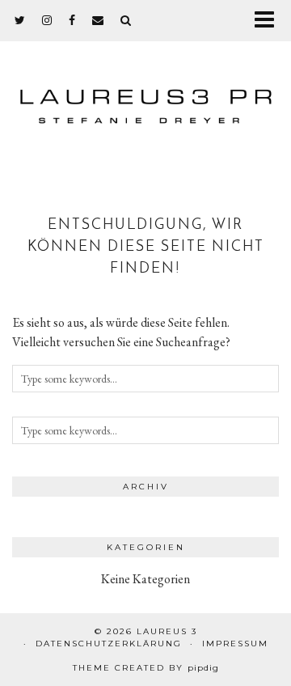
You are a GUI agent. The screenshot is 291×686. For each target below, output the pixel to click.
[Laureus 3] (145, 99)
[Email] (98, 20)
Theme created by (146, 668)
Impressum (235, 643)
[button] (270, 20)
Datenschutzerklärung (109, 643)
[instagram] (47, 20)
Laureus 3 (167, 631)
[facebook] (72, 20)
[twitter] (20, 20)
